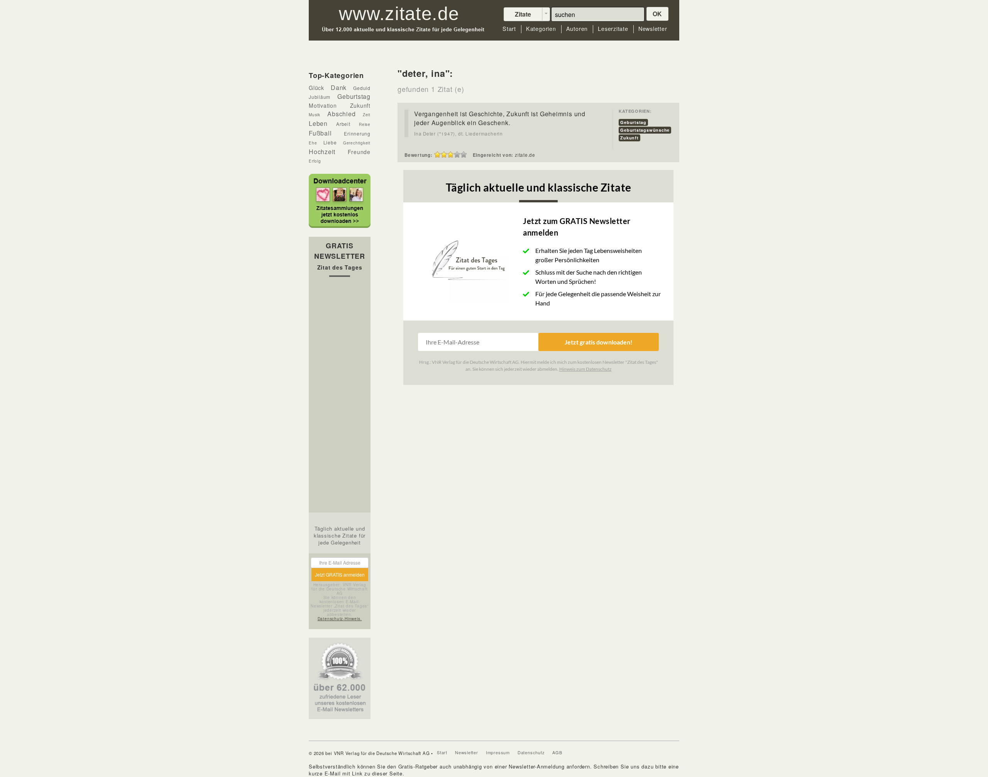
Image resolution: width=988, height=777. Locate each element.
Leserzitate (613, 28)
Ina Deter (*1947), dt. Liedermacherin (458, 134)
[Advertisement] (339, 396)
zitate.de (525, 155)
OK (658, 13)
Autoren (577, 28)
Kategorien (541, 28)
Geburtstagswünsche (645, 130)
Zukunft (629, 138)
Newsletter (652, 28)
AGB (557, 752)
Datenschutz (531, 752)
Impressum (498, 752)
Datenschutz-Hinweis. (340, 618)
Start (509, 28)
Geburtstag (633, 122)
